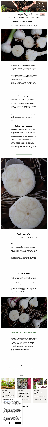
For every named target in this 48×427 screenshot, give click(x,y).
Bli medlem (42, 14)
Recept (13, 17)
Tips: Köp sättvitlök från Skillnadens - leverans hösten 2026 (24, 90)
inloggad (21, 375)
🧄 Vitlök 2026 (20, 17)
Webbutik (38, 17)
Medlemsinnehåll (30, 17)
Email (32, 368)
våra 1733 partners (8, 401)
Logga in (37, 14)
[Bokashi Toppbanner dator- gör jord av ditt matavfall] (24, 6)
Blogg (8, 17)
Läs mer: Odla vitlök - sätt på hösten (24, 154)
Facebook (16, 368)
